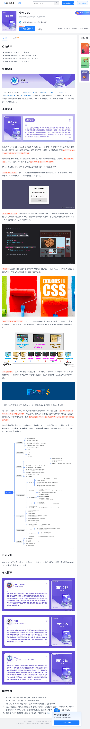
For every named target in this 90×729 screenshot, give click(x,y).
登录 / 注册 (67, 722)
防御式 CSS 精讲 (48, 92)
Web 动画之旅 (9, 95)
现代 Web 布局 (30, 92)
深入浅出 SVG (26, 95)
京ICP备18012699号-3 (31, 721)
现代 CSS (64, 92)
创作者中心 (67, 3)
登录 (82, 3)
